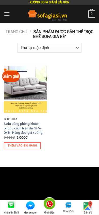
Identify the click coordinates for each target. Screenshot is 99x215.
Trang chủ (16, 31)
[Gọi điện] (50, 204)
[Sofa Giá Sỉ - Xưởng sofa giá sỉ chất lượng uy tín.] (49, 14)
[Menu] (7, 14)
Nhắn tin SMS (11, 212)
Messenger (30, 212)
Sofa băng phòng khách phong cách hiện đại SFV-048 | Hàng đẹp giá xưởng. (23, 128)
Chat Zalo (68, 211)
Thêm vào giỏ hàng (22, 145)
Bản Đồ (88, 212)
